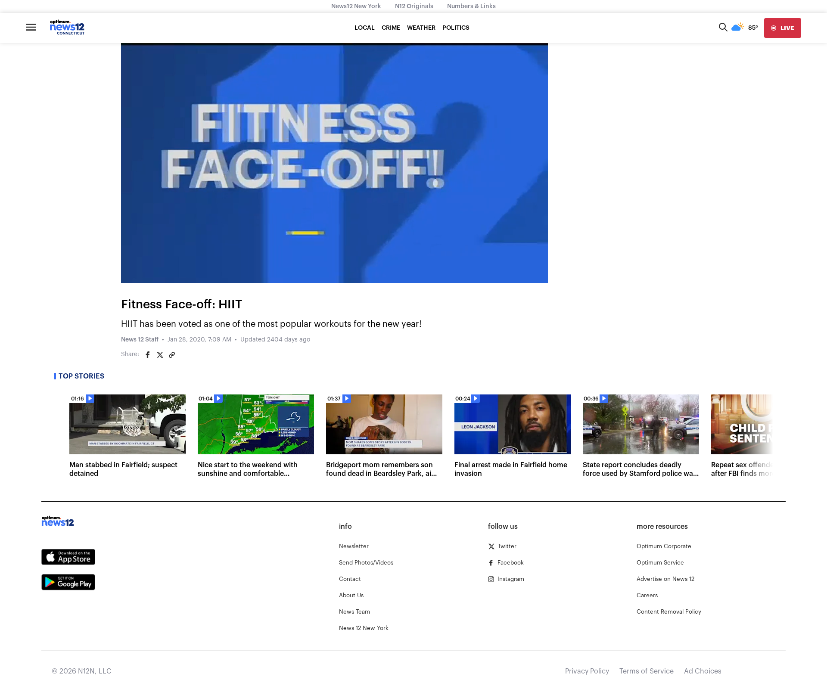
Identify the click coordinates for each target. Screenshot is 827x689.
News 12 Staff (140, 340)
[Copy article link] (171, 354)
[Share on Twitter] (159, 354)
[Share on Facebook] (147, 354)
